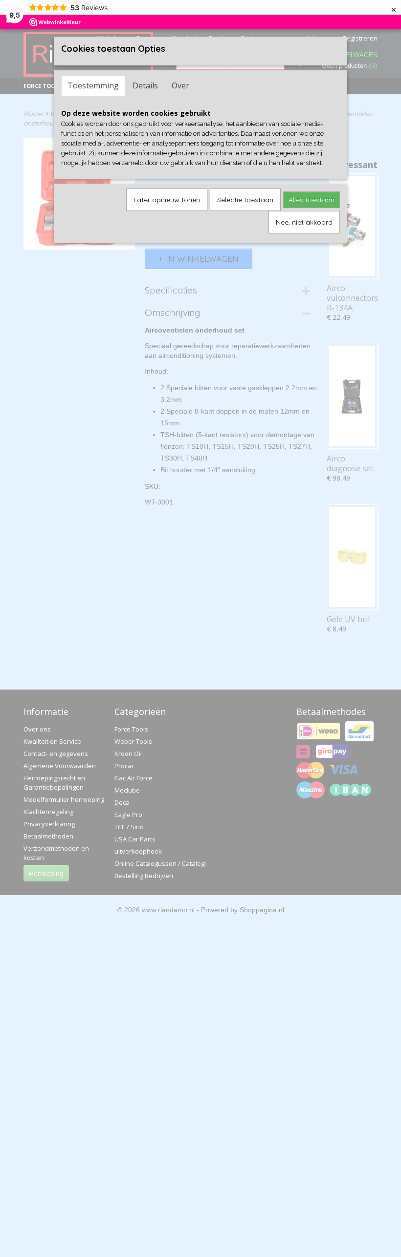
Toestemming (93, 85)
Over (180, 85)
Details (145, 85)
